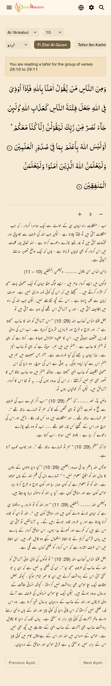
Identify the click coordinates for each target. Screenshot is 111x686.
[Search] (102, 7)
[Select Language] (81, 7)
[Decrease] (101, 214)
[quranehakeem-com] (29, 7)
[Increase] (80, 214)
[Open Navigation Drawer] (9, 7)
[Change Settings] (91, 7)
